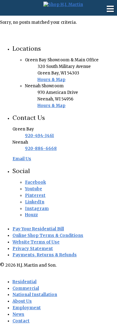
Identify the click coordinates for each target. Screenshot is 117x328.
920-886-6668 (41, 148)
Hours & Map (51, 79)
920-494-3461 (39, 135)
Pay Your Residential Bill (38, 229)
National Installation (34, 294)
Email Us (21, 158)
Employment (26, 307)
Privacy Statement (32, 248)
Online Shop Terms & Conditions (47, 235)
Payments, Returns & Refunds (44, 255)
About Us (22, 301)
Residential (24, 281)
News (18, 314)
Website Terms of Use (36, 242)
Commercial (25, 288)
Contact (21, 321)
